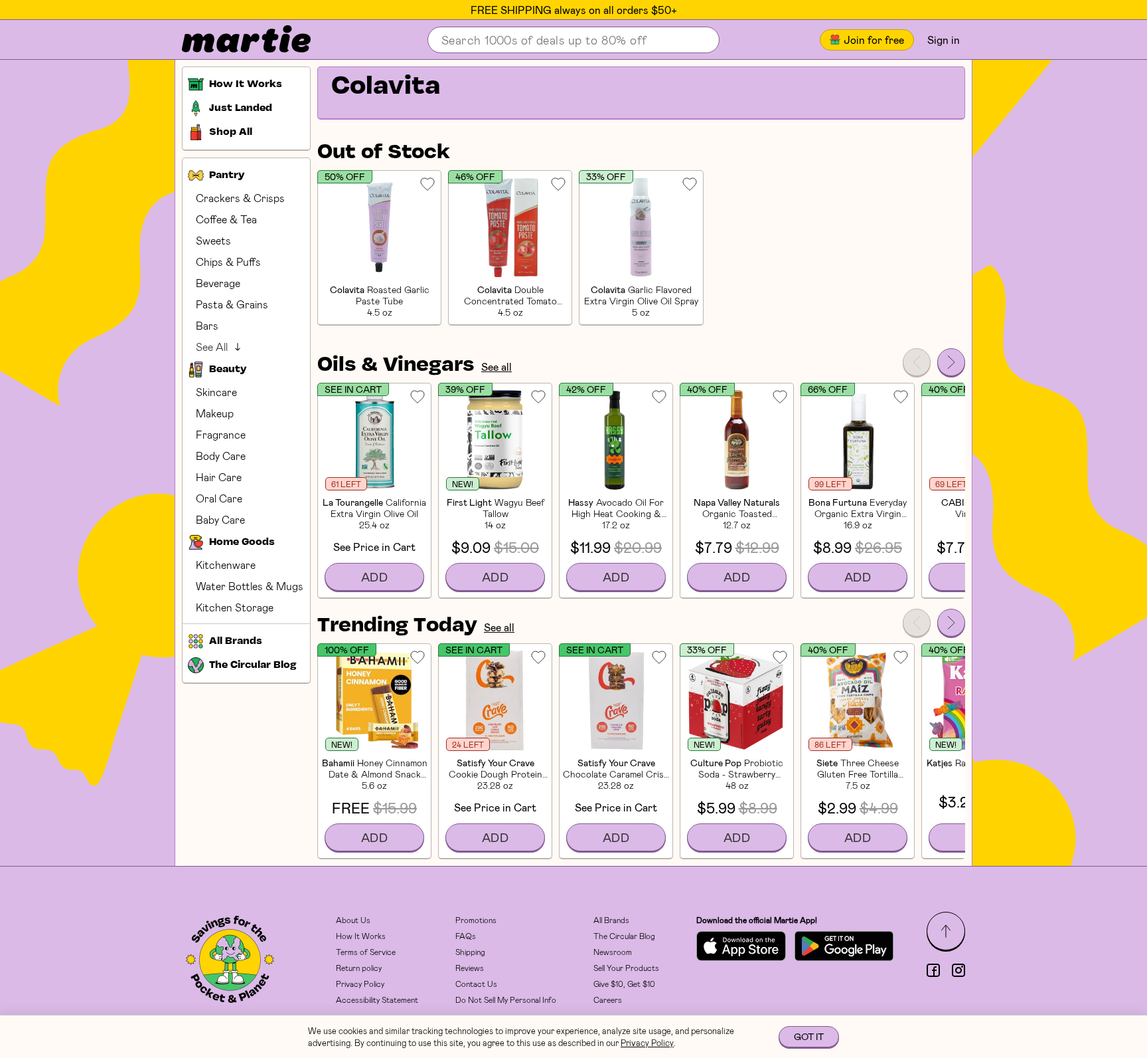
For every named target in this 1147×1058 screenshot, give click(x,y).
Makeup (215, 413)
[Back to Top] (946, 931)
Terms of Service (366, 951)
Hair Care (219, 477)
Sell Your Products (626, 967)
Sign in (943, 39)
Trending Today (397, 626)
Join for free (874, 39)
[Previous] (917, 362)
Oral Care (219, 498)
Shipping (470, 951)
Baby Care (220, 519)
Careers (607, 999)
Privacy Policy (360, 983)
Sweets (213, 240)
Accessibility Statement (377, 999)
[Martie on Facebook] (933, 970)
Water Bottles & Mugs (249, 586)
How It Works (361, 935)
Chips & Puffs (228, 261)
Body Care (221, 455)
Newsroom (612, 951)
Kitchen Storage (234, 607)
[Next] (951, 362)
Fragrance (221, 434)
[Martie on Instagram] (958, 970)
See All (212, 346)
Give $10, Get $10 (624, 983)
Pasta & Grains (232, 304)
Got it (809, 1036)
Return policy (359, 967)
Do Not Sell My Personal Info (505, 999)
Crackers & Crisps (240, 197)
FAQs (465, 935)
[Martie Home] (235, 39)
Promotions (476, 919)
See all (496, 366)
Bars (207, 325)
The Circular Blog (624, 935)
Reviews (469, 967)
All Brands (611, 919)
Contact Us (476, 983)
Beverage (218, 282)
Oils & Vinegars (396, 365)
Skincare (216, 391)
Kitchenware (226, 564)
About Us (353, 919)
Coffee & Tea (226, 219)
